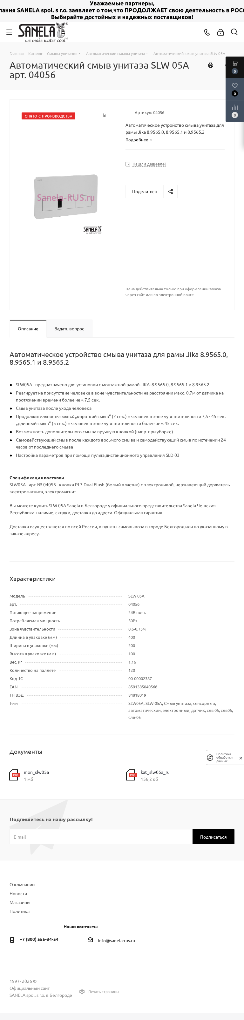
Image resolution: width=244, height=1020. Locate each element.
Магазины (20, 902)
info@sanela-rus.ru (116, 940)
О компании (22, 884)
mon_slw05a (36, 772)
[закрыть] (241, 757)
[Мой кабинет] (220, 32)
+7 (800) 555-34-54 (39, 939)
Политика (20, 911)
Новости (18, 893)
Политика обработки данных (224, 757)
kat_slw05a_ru (155, 772)
